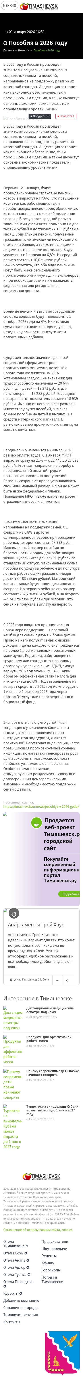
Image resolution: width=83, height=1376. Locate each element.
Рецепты (49, 1255)
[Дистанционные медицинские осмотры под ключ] (12, 1017)
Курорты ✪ (12, 1293)
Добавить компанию (21, 1300)
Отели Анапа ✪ (16, 1260)
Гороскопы (51, 1270)
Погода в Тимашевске (52, 1279)
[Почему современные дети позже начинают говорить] (12, 1084)
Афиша (48, 1262)
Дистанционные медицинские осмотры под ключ (50, 1010)
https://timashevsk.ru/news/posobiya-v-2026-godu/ (41, 806)
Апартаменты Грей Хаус (36, 924)
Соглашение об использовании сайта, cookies (38, 1229)
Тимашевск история (20, 1314)
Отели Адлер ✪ (16, 1267)
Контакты (11, 1321)
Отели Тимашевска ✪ (15, 1243)
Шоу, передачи (54, 1248)
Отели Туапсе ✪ (16, 1274)
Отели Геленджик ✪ (18, 1283)
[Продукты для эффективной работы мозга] (12, 1049)
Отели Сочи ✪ (15, 1253)
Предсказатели (55, 1241)
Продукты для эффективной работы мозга (48, 1039)
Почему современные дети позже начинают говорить (52, 1073)
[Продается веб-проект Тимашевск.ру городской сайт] (41, 859)
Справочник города (20, 1307)
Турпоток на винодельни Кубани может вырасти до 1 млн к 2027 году (52, 1110)
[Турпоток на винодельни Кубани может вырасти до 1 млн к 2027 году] (12, 1126)
